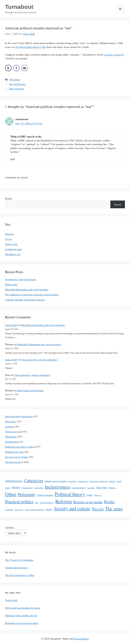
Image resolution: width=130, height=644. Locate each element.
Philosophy (27, 494)
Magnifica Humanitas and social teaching (27, 289)
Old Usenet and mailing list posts (22, 607)
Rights (109, 501)
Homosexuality (27, 488)
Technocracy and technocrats (20, 279)
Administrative (14, 481)
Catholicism (33, 480)
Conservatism (83, 481)
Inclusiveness (57, 486)
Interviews (10, 421)
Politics (90, 495)
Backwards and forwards (30, 390)
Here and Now (16, 88)
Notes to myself (13, 431)
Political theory (70, 494)
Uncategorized (12, 462)
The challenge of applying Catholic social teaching (32, 294)
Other (10, 494)
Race (37, 502)
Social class (19, 509)
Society (48, 509)
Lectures (9, 426)
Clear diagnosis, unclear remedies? (39, 359)
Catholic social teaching (55, 481)
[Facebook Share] (16, 68)
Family (119, 481)
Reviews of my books (16, 457)
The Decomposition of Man (19, 575)
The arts (98, 508)
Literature (91, 488)
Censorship (72, 481)
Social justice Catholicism (34, 509)
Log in (8, 239)
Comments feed (13, 249)
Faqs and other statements (18, 416)
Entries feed (11, 244)
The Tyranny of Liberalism (19, 560)
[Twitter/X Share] (8, 68)
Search (8, 198)
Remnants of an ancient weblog (21, 623)
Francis (7, 488)
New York (101, 487)
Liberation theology (79, 488)
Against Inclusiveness (16, 567)
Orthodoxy (112, 488)
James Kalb (11, 325)
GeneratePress (81, 638)
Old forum (14, 79)
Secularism (9, 509)
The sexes (114, 508)
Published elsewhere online (19, 446)
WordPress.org (12, 254)
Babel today (11, 284)
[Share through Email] (24, 68)
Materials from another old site (21, 615)
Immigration (38, 488)
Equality (112, 481)
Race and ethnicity (47, 502)
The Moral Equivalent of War (30, 47)
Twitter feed (11, 600)
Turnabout (19, 7)
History (16, 487)
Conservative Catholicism (98, 481)
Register (9, 234)
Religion (63, 501)
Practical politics (19, 501)
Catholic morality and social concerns (25, 299)
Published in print (14, 451)
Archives (9, 527)
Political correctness (45, 495)
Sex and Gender (17, 84)
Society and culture (72, 508)
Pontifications (12, 441)
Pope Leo (97, 495)
